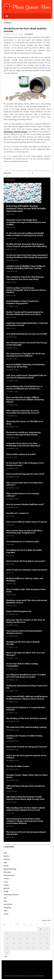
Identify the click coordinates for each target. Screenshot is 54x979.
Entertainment (9, 875)
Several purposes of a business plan (22, 541)
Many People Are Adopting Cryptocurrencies (26, 570)
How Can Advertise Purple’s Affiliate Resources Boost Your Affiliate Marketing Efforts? (25, 399)
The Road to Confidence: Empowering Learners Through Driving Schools (23, 433)
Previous (7, 173)
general (6, 888)
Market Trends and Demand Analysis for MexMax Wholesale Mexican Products (24, 313)
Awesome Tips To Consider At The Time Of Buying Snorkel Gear (25, 621)
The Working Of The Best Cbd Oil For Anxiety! (26, 718)
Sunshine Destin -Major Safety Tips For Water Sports (27, 776)
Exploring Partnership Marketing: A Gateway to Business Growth (27, 324)
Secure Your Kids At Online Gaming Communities (22, 665)
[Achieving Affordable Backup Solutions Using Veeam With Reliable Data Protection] (22, 193)
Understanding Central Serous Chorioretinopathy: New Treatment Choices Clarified (26, 290)
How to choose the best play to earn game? (25, 561)
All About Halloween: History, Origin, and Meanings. (24, 579)
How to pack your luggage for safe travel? (25, 474)
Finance (6, 878)
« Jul (5, 956)
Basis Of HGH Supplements (18, 611)
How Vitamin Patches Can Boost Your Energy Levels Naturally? (26, 344)
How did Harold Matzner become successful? (26, 334)
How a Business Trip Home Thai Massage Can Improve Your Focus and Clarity (25, 278)
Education (7, 872)
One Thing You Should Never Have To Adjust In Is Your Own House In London (26, 676)
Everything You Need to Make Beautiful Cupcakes (24, 551)
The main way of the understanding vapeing (26, 727)
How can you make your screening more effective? (24, 484)
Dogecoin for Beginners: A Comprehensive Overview (25, 708)
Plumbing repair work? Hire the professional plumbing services (26, 601)
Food (6, 882)
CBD (5, 862)
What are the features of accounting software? (22, 494)
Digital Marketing (10, 869)
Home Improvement (11, 894)
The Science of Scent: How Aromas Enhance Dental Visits (26, 833)
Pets (5, 901)
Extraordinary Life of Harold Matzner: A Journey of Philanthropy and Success (24, 387)
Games (6, 885)
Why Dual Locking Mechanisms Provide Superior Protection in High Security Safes (25, 798)
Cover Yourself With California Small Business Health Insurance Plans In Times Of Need (27, 697)
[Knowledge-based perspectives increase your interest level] (27, 6)
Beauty (6, 856)
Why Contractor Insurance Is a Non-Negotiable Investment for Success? (22, 411)
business (7, 859)
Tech (5, 911)
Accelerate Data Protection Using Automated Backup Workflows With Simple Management (27, 256)
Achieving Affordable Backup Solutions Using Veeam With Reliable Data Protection (26, 208)
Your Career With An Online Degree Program (26, 522)
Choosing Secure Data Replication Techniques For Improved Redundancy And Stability (26, 222)
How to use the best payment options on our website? (26, 756)
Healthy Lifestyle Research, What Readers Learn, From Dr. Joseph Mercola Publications (26, 245)
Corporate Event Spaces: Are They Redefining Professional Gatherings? (23, 444)
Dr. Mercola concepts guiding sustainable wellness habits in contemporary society (25, 234)
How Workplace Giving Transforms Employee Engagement (22, 302)
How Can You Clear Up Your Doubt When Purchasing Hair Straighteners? (24, 531)
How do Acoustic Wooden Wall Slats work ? (25, 504)
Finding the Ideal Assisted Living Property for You (27, 687)
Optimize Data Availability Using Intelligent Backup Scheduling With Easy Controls (25, 267)
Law (5, 898)
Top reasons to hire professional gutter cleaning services (24, 632)
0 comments (28, 34)
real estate (8, 904)
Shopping (7, 907)
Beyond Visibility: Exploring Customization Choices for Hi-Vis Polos (25, 365)
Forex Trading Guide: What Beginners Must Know (26, 590)
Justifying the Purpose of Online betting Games (24, 737)
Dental (6, 866)
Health (6, 891)
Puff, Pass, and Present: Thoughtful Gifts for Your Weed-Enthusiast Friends (26, 376)
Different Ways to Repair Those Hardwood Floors (25, 787)
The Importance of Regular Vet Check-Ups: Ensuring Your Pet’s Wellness (25, 354)
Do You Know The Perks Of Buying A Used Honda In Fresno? (25, 464)
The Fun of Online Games (17, 766)
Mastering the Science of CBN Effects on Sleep (24, 422)
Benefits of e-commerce (17, 513)
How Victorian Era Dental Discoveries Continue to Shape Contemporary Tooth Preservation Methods (24, 821)
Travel (6, 914)
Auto (5, 853)
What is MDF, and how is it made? (21, 454)
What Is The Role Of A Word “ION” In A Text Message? (25, 654)
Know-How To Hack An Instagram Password (26, 747)
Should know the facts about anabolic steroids (25, 30)
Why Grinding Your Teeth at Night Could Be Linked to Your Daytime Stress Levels (25, 809)
